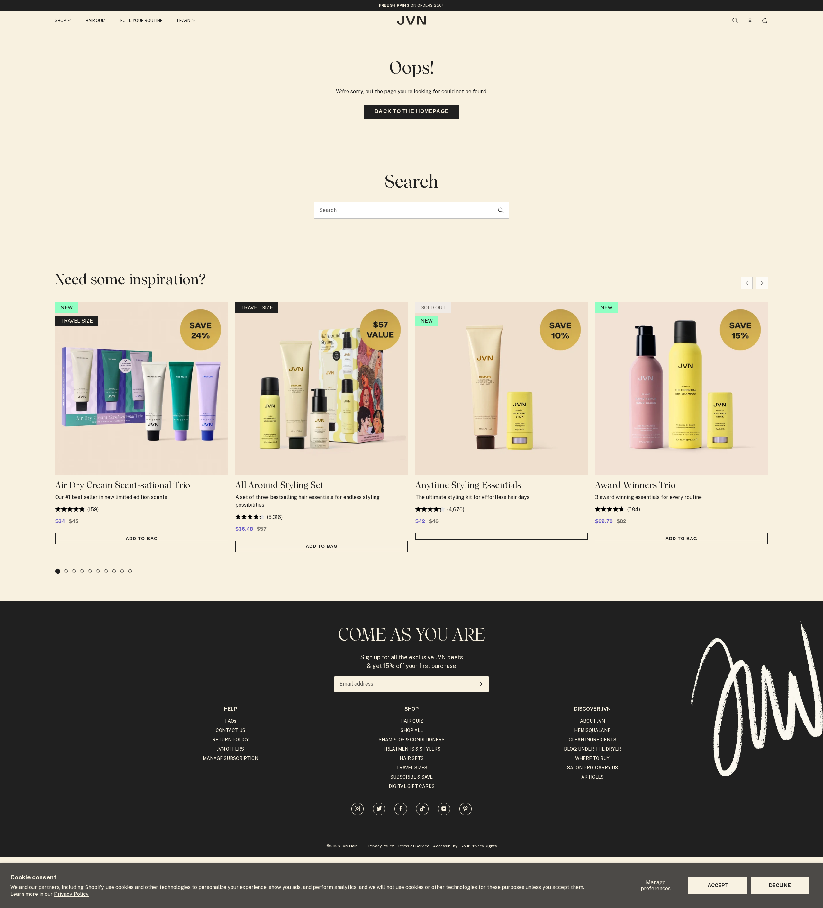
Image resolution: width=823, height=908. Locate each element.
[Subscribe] (481, 684)
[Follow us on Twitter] (379, 809)
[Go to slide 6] (98, 571)
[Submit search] (501, 210)
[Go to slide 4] (82, 571)
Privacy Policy (71, 894)
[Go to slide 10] (130, 571)
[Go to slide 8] (114, 571)
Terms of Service (413, 846)
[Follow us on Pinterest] (465, 809)
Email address (356, 684)
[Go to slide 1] (57, 571)
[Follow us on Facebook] (400, 809)
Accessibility (445, 846)
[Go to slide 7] (106, 571)
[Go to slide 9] (122, 571)
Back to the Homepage (411, 111)
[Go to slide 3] (74, 571)
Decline (780, 885)
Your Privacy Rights (479, 846)
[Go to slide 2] (66, 571)
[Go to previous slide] (747, 283)
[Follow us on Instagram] (357, 809)
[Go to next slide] (762, 283)
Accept (718, 885)
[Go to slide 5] (90, 571)
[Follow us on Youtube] (444, 809)
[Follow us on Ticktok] (422, 809)
